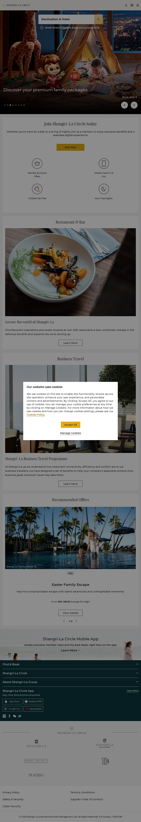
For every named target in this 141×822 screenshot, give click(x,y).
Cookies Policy (36, 414)
